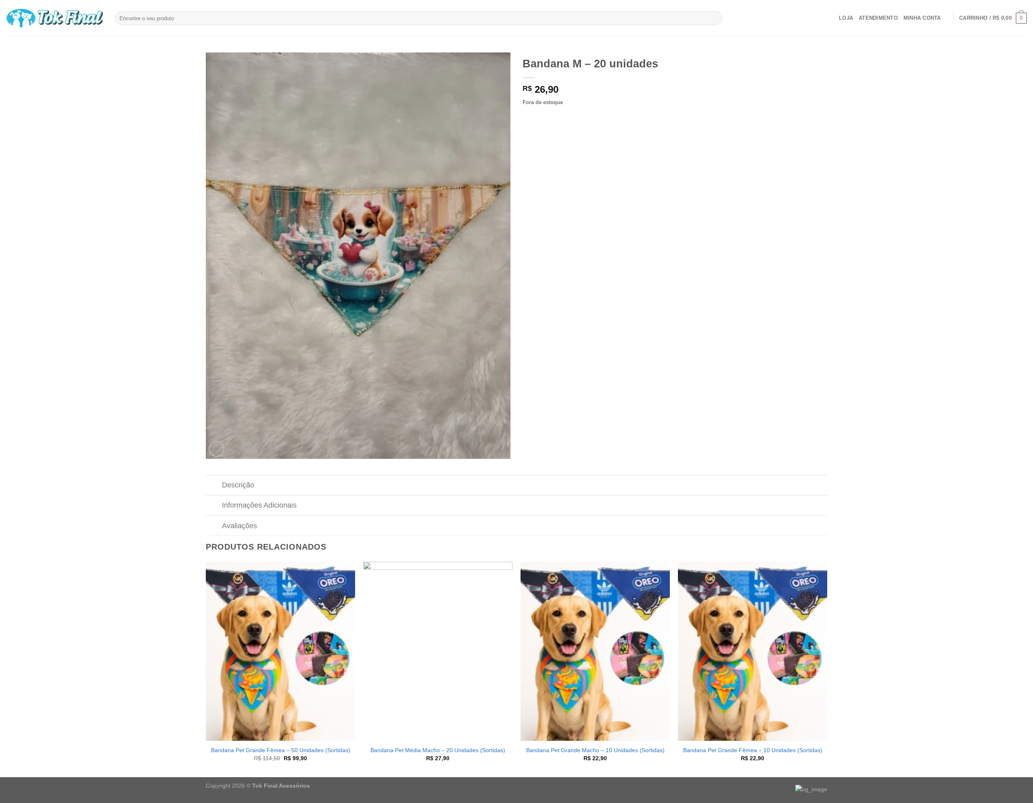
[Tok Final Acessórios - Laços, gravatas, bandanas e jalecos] (54, 18)
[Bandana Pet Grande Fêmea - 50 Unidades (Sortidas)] (280, 651)
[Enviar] (714, 18)
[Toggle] (214, 486)
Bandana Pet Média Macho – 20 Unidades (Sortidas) (437, 750)
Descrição (238, 485)
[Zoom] (216, 449)
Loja (846, 18)
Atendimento (878, 18)
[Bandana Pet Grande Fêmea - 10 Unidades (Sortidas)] (752, 651)
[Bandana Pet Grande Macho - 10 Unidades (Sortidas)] (595, 651)
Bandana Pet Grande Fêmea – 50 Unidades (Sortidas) (280, 750)
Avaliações (239, 526)
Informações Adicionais (259, 505)
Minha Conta (922, 18)
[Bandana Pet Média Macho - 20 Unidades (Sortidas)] (437, 651)
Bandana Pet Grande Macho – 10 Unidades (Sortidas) (595, 750)
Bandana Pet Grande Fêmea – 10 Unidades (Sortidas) (752, 750)
